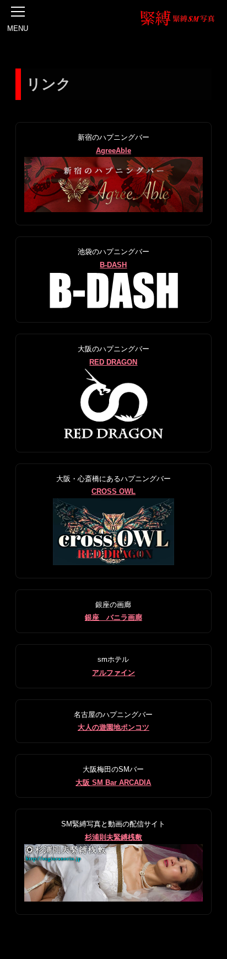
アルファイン (113, 672)
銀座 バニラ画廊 (113, 617)
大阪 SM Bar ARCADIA (113, 782)
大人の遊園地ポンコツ (113, 727)
